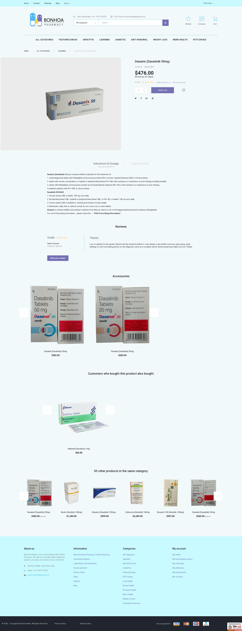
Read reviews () (164, 82)
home (26, 3)
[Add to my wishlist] (183, 90)
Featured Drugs (68, 39)
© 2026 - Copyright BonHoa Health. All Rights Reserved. (25, 623)
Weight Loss (160, 39)
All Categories (44, 39)
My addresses (178, 568)
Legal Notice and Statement (85, 563)
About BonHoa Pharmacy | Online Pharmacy (91, 555)
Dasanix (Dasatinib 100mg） (104, 512)
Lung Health (128, 581)
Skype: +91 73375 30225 (38, 570)
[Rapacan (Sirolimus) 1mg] (78, 412)
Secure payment (80, 568)
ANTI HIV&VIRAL (139, 39)
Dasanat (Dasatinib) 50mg (55, 351)
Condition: (138, 67)
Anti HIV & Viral (129, 563)
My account (179, 548)
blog (57, 3)
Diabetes (120, 39)
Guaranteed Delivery (81, 559)
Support (76, 581)
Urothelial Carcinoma (131, 603)
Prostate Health (129, 590)
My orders (176, 555)
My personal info (179, 572)
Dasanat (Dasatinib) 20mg (122, 351)
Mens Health (128, 594)
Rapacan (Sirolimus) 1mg (79, 449)
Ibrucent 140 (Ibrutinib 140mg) (170, 512)
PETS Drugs (199, 39)
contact (36, 3)
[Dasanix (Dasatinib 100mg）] (104, 493)
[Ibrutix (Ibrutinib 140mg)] (71, 493)
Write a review (179, 82)
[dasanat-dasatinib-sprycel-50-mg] (55, 315)
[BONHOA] (47, 20)
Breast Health (128, 585)
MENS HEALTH (180, 39)
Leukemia (104, 39)
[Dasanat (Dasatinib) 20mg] (203, 493)
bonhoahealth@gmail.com (38, 575)
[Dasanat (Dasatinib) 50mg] (38, 493)
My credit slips (178, 563)
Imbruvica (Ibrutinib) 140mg (137, 512)
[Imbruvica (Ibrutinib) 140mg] (137, 493)
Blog (75, 585)
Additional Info (140, 163)
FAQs (75, 577)
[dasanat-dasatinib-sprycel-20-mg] (122, 315)
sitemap (47, 3)
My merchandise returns (182, 559)
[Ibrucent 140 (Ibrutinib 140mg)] (170, 493)
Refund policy (85, 623)
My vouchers (177, 577)
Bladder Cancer (129, 599)
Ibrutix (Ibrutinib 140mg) (71, 512)
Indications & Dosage (106, 163)
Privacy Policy (79, 572)
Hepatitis (88, 39)
